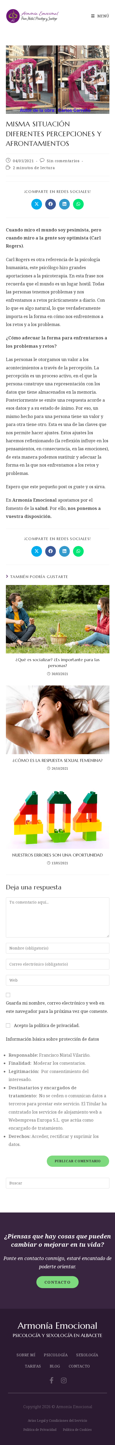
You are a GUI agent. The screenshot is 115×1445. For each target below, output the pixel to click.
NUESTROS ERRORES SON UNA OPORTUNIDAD (57, 855)
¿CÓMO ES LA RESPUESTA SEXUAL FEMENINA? (57, 760)
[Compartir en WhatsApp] (78, 204)
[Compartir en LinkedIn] (64, 204)
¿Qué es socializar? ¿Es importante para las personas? (57, 662)
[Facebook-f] (51, 1380)
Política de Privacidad (39, 1429)
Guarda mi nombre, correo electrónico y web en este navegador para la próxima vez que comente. (57, 1007)
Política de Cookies (77, 1429)
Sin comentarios (63, 160)
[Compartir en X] (36, 204)
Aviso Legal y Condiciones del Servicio (57, 1420)
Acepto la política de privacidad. (46, 1025)
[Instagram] (63, 1380)
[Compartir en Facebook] (50, 204)
